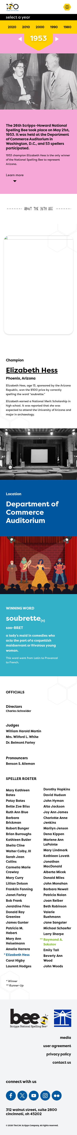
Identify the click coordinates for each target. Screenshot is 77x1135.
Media (65, 1037)
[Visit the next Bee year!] (57, 39)
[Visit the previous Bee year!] (20, 39)
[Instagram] (45, 1096)
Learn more (15, 175)
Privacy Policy (58, 1054)
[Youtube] (34, 1096)
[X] (22, 1096)
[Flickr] (57, 1096)
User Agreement (57, 1045)
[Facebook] (11, 1096)
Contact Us (62, 1062)
